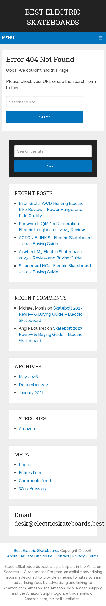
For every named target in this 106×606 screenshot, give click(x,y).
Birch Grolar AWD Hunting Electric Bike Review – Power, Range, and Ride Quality (51, 209)
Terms (93, 556)
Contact (62, 556)
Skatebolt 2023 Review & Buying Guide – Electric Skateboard (51, 314)
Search (45, 117)
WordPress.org (33, 488)
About (12, 556)
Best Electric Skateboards (36, 551)
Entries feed (30, 472)
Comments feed (35, 480)
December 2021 (34, 384)
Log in (25, 464)
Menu (8, 37)
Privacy (78, 556)
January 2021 (31, 392)
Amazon (27, 428)
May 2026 (28, 376)
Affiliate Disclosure (36, 556)
